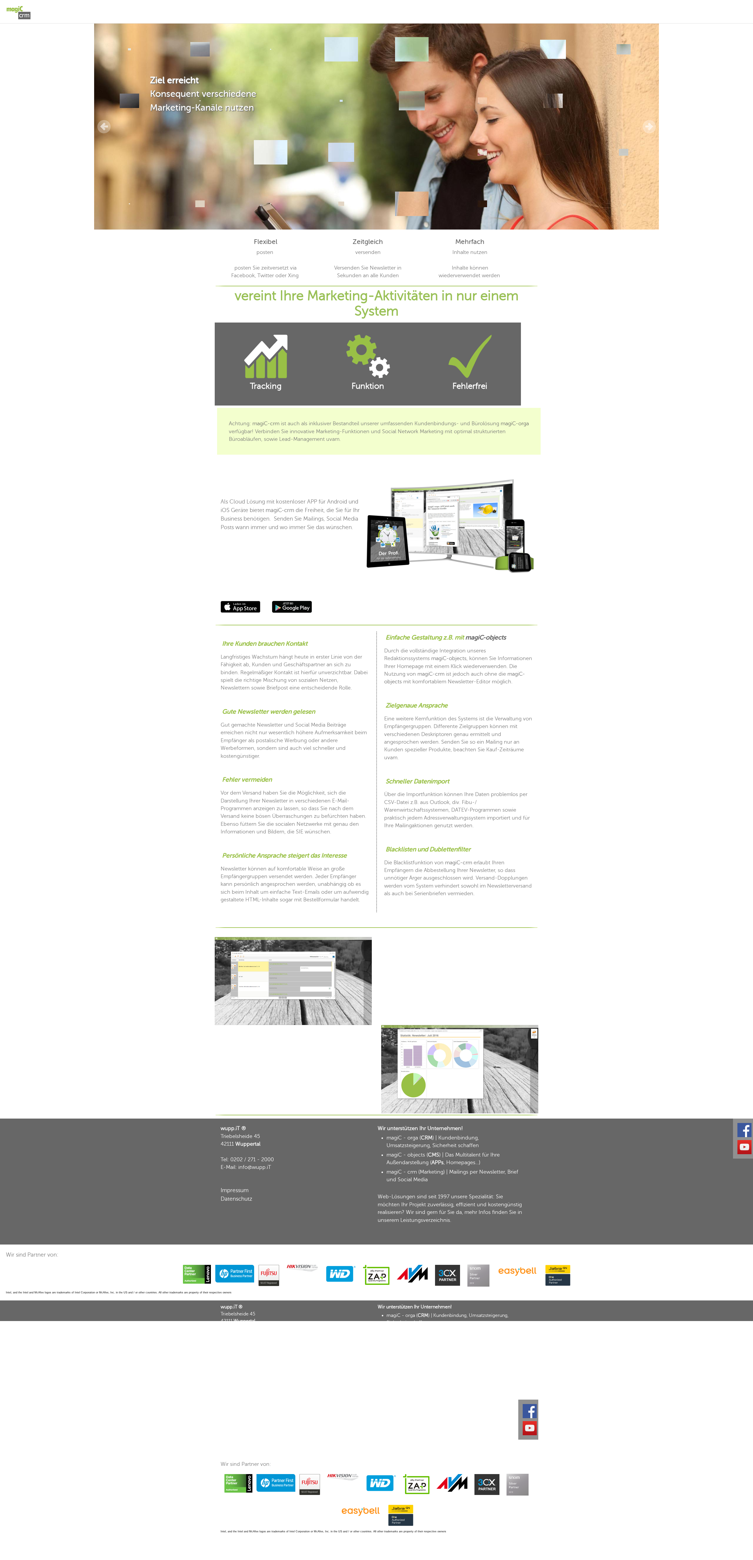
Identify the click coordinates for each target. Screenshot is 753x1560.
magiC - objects (406, 1155)
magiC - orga (402, 1138)
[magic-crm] (23, 7)
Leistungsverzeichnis (425, 1220)
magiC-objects (485, 637)
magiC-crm (265, 423)
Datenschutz (236, 1199)
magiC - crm (402, 1172)
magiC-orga (515, 423)
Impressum (235, 1190)
